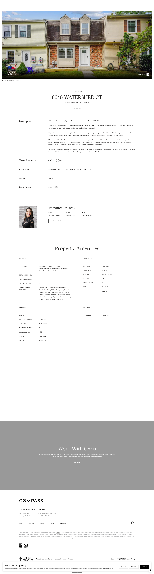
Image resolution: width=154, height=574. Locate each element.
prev (9, 74)
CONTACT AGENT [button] (56, 221)
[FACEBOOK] (133, 523)
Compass (58, 532)
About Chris (31, 523)
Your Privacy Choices (77, 572)
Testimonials (63, 523)
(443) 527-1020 (70, 215)
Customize (133, 566)
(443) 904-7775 (24, 513)
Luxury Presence (68, 559)
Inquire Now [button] (77, 109)
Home (20, 523)
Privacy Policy (130, 559)
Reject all (123, 566)
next (13, 74)
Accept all (144, 566)
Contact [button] (77, 463)
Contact (52, 523)
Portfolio (42, 523)
